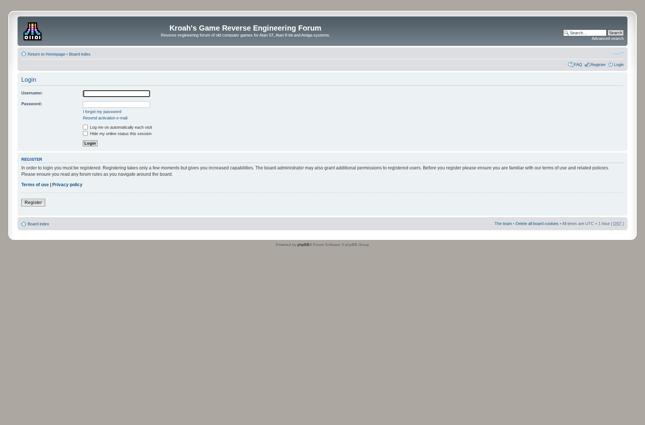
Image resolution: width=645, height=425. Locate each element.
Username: (32, 93)
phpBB (303, 245)
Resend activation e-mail (105, 118)
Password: (31, 103)
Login (619, 64)
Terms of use (35, 184)
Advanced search (608, 38)
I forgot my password (102, 111)
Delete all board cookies (537, 223)
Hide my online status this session (120, 133)
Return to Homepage (46, 54)
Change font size (618, 52)
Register (598, 64)
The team (503, 223)
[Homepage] (33, 30)
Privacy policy (67, 184)
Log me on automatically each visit (120, 127)
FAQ (578, 64)
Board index (80, 54)
